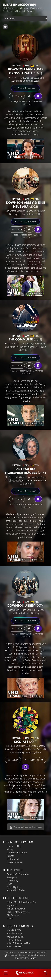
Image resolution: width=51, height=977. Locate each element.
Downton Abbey (25, 605)
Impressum (40, 955)
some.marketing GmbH (31, 952)
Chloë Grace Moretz (14, 749)
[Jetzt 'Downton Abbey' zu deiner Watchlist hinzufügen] (38, 628)
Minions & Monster (16, 908)
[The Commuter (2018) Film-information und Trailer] (25, 317)
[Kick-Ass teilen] (42, 760)
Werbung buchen (15, 936)
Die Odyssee (13, 915)
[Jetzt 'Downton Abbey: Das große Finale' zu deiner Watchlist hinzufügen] (38, 96)
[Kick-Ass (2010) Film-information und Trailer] (25, 720)
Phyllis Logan (33, 80)
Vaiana (10, 918)
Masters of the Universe (18, 912)
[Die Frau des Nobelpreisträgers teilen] (29, 499)
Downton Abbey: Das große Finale (25, 71)
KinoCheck (10, 952)
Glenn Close (25, 477)
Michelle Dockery (30, 613)
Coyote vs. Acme (15, 862)
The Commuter (25, 339)
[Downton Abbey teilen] (29, 628)
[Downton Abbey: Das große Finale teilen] (29, 96)
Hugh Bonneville (29, 77)
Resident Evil (13, 859)
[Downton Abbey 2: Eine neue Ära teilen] (29, 229)
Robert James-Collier (32, 214)
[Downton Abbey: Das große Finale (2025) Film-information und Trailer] (25, 47)
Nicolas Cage (35, 749)
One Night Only (14, 846)
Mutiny (10, 849)
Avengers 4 (12, 877)
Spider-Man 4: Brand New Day (21, 902)
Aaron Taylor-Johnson (34, 745)
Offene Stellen (14, 940)
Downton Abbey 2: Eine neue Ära (25, 204)
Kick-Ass (25, 741)
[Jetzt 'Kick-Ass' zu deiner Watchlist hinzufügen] (25, 766)
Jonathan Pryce (39, 477)
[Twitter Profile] (5, 26)
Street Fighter (13, 887)
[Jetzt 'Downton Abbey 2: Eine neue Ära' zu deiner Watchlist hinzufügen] (38, 229)
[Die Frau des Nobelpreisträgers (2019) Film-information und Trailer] (25, 447)
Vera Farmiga (39, 343)
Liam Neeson (26, 343)
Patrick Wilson (16, 346)
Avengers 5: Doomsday (18, 874)
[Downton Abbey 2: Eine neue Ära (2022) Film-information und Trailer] (25, 181)
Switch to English (15, 946)
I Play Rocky (12, 880)
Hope (9, 884)
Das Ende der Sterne (17, 852)
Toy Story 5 (12, 905)
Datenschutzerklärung (25, 957)
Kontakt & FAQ (14, 930)
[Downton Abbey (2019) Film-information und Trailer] (25, 584)
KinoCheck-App (14, 933)
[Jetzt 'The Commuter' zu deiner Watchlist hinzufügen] (38, 365)
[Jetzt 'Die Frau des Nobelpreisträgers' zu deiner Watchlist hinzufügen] (38, 499)
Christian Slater (16, 480)
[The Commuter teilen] (29, 365)
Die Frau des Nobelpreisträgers (25, 471)
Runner (10, 855)
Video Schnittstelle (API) (18, 943)
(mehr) (36, 134)
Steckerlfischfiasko (15, 890)
